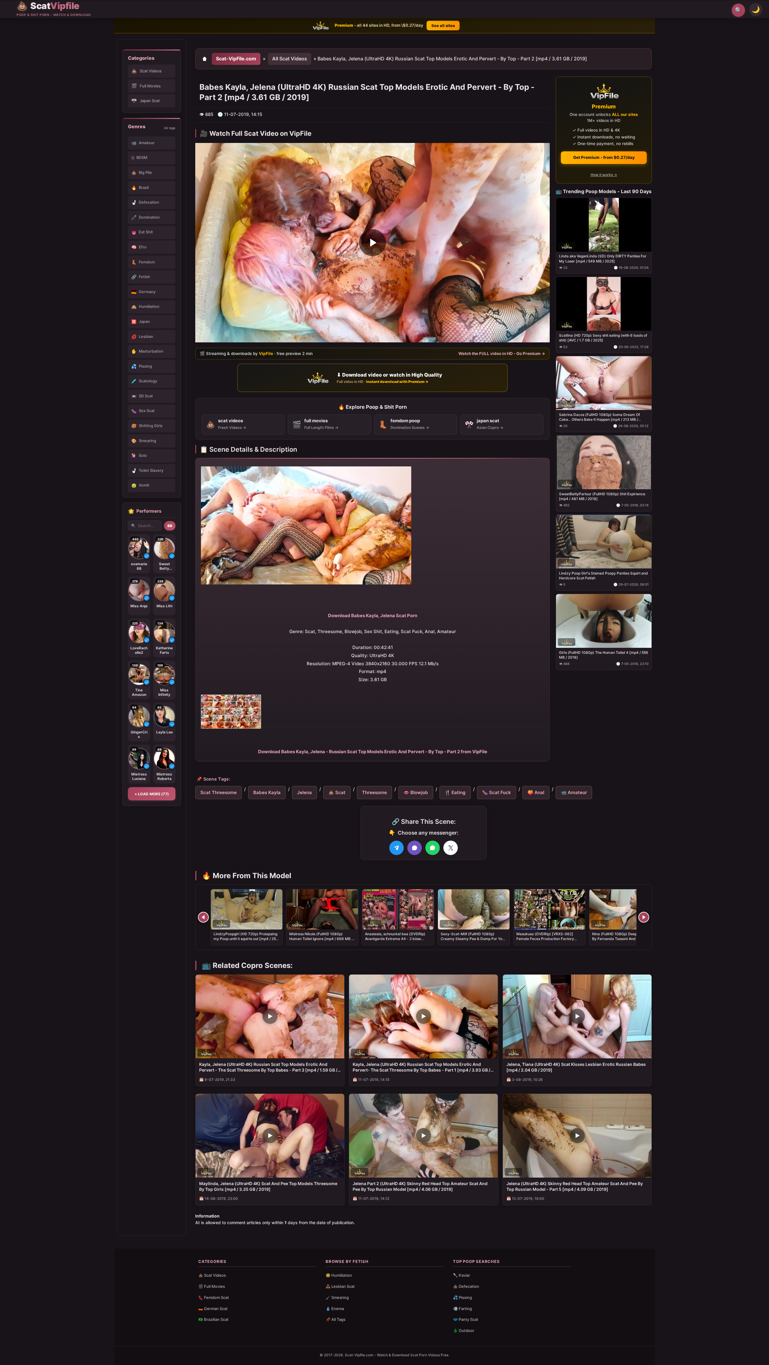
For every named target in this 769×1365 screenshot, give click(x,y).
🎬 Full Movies (211, 1286)
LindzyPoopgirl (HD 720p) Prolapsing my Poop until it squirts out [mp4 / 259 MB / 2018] (246, 939)
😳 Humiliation (339, 1275)
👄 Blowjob (415, 792)
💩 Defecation (466, 1286)
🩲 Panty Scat (465, 1319)
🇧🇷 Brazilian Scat (213, 1319)
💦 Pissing (462, 1297)
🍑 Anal (535, 792)
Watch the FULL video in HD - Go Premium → (501, 353)
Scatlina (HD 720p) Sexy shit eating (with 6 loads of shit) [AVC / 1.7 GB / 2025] (603, 337)
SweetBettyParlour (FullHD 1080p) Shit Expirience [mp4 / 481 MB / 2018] (602, 496)
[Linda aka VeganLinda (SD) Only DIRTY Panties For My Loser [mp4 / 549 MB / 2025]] (604, 224)
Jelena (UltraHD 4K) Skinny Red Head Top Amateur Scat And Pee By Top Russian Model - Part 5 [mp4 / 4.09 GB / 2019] (574, 1186)
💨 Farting (462, 1308)
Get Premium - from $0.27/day (604, 157)
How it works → (604, 174)
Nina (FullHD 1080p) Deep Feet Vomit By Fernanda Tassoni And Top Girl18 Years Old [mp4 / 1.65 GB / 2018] (624, 939)
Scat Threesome (218, 792)
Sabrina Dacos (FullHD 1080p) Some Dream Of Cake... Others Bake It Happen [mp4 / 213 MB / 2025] (599, 417)
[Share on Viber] (414, 848)
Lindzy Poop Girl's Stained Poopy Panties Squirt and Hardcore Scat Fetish (603, 575)
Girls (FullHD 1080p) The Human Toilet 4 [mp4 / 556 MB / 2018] (603, 654)
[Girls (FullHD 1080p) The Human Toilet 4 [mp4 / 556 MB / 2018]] (604, 621)
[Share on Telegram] (396, 848)
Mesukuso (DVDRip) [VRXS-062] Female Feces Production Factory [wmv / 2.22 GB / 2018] (545, 939)
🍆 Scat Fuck (496, 792)
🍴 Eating (455, 792)
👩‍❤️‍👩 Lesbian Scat (340, 1286)
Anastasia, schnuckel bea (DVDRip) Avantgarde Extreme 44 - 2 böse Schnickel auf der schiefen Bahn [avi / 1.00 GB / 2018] (397, 941)
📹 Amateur (574, 792)
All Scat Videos (289, 59)
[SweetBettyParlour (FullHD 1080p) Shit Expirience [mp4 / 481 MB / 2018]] (604, 462)
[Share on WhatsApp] (432, 848)
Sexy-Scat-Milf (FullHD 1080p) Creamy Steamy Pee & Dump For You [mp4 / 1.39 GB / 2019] (472, 939)
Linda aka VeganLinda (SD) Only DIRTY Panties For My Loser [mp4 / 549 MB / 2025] (602, 258)
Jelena (304, 792)
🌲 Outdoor (463, 1330)
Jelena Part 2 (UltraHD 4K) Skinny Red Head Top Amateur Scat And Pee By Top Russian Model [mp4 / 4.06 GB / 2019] (420, 1186)
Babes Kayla (267, 792)
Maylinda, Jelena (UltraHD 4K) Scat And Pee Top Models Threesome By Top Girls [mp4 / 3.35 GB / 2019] (268, 1186)
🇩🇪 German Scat (213, 1308)
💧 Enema (335, 1308)
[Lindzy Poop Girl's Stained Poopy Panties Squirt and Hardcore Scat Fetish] (604, 541)
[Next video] (643, 917)
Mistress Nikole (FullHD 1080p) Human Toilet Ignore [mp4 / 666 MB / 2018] (321, 939)
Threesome (374, 792)
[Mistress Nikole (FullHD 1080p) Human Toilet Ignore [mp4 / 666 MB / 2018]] (322, 909)
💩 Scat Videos (212, 1275)
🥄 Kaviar (461, 1275)
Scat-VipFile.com (236, 59)
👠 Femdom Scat (213, 1297)
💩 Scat (336, 792)
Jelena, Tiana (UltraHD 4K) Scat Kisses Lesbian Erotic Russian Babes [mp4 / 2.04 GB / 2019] (576, 1067)
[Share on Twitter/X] (450, 848)
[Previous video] (203, 917)
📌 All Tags (335, 1319)
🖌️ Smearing (337, 1297)
